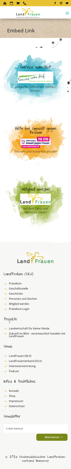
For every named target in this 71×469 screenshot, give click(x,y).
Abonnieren (52, 437)
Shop (12, 396)
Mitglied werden (19, 304)
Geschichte (16, 293)
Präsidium (15, 283)
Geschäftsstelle (18, 288)
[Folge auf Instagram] (61, 3)
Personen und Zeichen (23, 299)
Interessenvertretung (22, 366)
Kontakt (14, 391)
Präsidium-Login (19, 309)
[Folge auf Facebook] (55, 3)
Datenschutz (17, 406)
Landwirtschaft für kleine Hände (29, 328)
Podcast (14, 371)
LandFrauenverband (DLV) (25, 361)
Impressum (16, 401)
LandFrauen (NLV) (20, 356)
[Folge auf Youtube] (67, 3)
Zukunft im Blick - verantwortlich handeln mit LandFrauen (37, 335)
